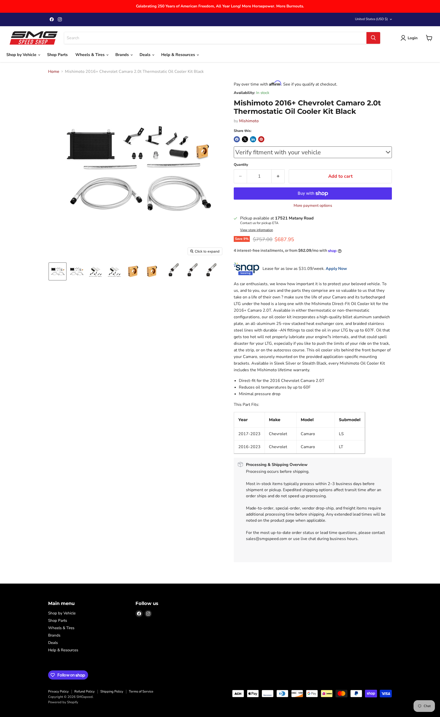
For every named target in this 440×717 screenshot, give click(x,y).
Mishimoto (249, 121)
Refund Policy (84, 691)
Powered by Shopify (63, 702)
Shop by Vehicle (21, 55)
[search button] (373, 38)
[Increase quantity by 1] (278, 176)
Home (53, 71)
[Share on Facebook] (237, 139)
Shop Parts (57, 55)
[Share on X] (245, 139)
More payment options (313, 205)
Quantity (241, 165)
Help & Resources (178, 55)
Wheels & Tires (90, 55)
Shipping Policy (111, 691)
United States (371, 19)
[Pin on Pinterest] (261, 139)
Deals (146, 55)
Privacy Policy (58, 691)
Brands (122, 55)
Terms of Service (141, 691)
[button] (57, 271)
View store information (256, 230)
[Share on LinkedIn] (253, 139)
